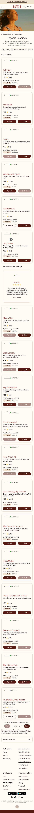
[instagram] (12, 798)
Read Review (17, 297)
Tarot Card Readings (24, 762)
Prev (7, 726)
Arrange (10, 225)
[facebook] (15, 798)
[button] (29, 739)
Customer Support (8, 779)
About (5, 752)
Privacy (20, 783)
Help (4, 776)
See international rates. (21, 733)
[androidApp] (21, 794)
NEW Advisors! (23, 765)
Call (11, 87)
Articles (5, 755)
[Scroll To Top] (17, 806)
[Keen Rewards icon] (27, 6)
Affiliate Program (8, 783)
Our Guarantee (23, 776)
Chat (25, 87)
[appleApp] (12, 794)
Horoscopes (6, 758)
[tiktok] (19, 798)
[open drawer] (2, 7)
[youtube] (22, 798)
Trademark (21, 786)
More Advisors (22, 768)
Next (26, 726)
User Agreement (23, 779)
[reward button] (27, 6)
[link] (11, 239)
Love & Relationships (24, 755)
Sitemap (5, 789)
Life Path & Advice (24, 758)
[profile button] (31, 6)
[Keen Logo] (17, 6)
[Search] (24, 7)
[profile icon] (31, 6)
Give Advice (6, 786)
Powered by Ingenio (24, 789)
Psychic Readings (23, 752)
